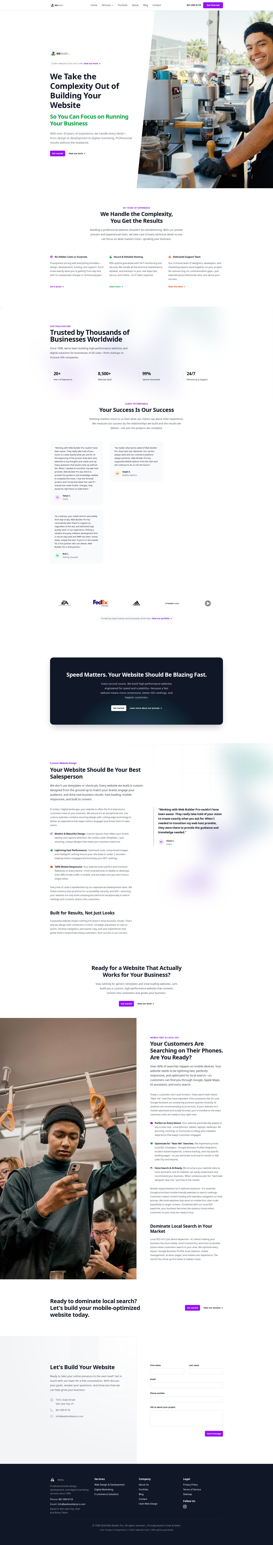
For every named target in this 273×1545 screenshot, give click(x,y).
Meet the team (176, 286)
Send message (214, 1433)
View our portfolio (162, 618)
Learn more (116, 286)
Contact (157, 5)
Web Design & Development (109, 1484)
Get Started (213, 5)
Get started (57, 153)
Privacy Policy (190, 1484)
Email (153, 1379)
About (135, 5)
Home (94, 5)
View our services (213, 1307)
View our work (92, 63)
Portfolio (123, 5)
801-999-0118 (194, 5)
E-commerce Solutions (106, 1494)
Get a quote (57, 286)
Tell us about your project (162, 1407)
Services (106, 5)
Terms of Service (192, 1489)
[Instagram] (185, 1506)
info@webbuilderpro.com (69, 1416)
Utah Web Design (148, 1503)
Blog (145, 5)
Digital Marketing (103, 1489)
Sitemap (187, 1494)
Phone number (157, 1393)
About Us (144, 1484)
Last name (194, 1365)
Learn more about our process (146, 708)
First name (155, 1365)
